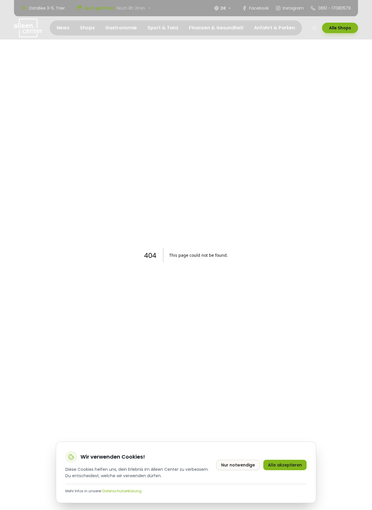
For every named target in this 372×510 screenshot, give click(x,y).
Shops (87, 27)
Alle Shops (340, 28)
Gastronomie (121, 27)
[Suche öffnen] (314, 28)
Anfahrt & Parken (274, 27)
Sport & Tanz (162, 27)
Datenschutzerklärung (122, 491)
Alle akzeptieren (285, 465)
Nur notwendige (238, 465)
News (63, 27)
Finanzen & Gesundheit (216, 27)
